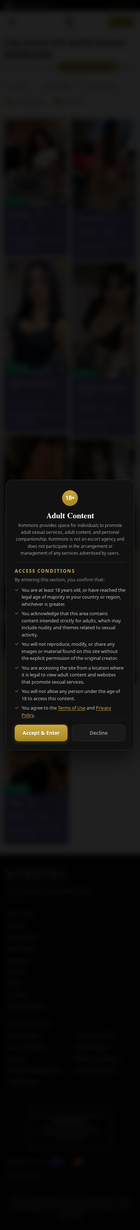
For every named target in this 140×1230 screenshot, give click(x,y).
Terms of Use (71, 708)
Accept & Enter (41, 732)
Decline (99, 732)
